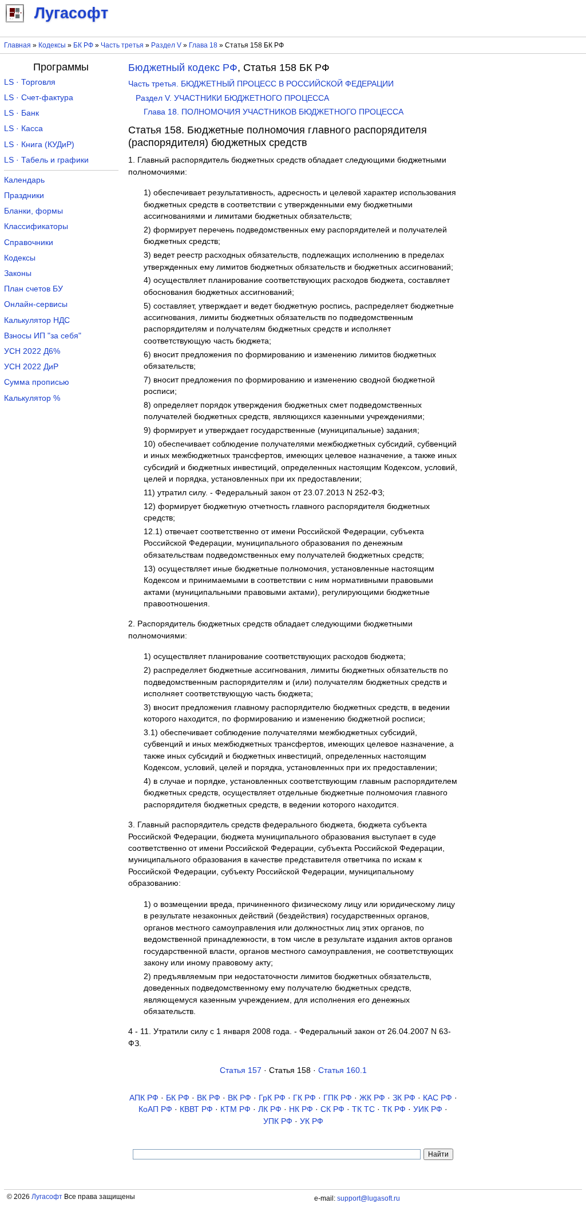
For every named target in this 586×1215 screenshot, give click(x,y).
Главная (17, 45)
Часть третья (122, 45)
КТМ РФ (235, 1109)
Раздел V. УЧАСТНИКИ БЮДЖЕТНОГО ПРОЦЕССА (232, 98)
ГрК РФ (272, 1098)
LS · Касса (23, 128)
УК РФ (311, 1121)
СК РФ (332, 1109)
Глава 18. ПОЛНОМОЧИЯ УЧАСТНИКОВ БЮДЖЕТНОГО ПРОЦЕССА (273, 112)
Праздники (24, 195)
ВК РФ (208, 1098)
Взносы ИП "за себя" (42, 336)
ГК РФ (304, 1098)
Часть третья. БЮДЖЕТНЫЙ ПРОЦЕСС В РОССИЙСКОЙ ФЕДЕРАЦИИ (261, 84)
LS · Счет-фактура (38, 97)
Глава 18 (203, 45)
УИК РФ (427, 1109)
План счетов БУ (33, 289)
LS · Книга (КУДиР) (39, 144)
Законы (17, 273)
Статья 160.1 (342, 1070)
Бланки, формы (33, 211)
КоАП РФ (155, 1109)
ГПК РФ (337, 1098)
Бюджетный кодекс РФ (182, 67)
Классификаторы (36, 226)
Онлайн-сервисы (36, 304)
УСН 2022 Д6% (32, 351)
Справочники (28, 242)
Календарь (24, 180)
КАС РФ (437, 1098)
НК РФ (301, 1109)
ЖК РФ (372, 1098)
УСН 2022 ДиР (31, 366)
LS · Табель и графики (46, 160)
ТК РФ (394, 1109)
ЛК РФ (270, 1109)
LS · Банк (21, 113)
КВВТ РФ (196, 1109)
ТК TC (363, 1109)
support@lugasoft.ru (368, 1198)
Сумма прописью (36, 382)
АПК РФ (144, 1098)
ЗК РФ (404, 1098)
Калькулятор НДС (37, 320)
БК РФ (83, 45)
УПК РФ (277, 1121)
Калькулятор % (32, 398)
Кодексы (52, 45)
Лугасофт (46, 1197)
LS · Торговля (30, 82)
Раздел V (166, 45)
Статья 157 (241, 1070)
